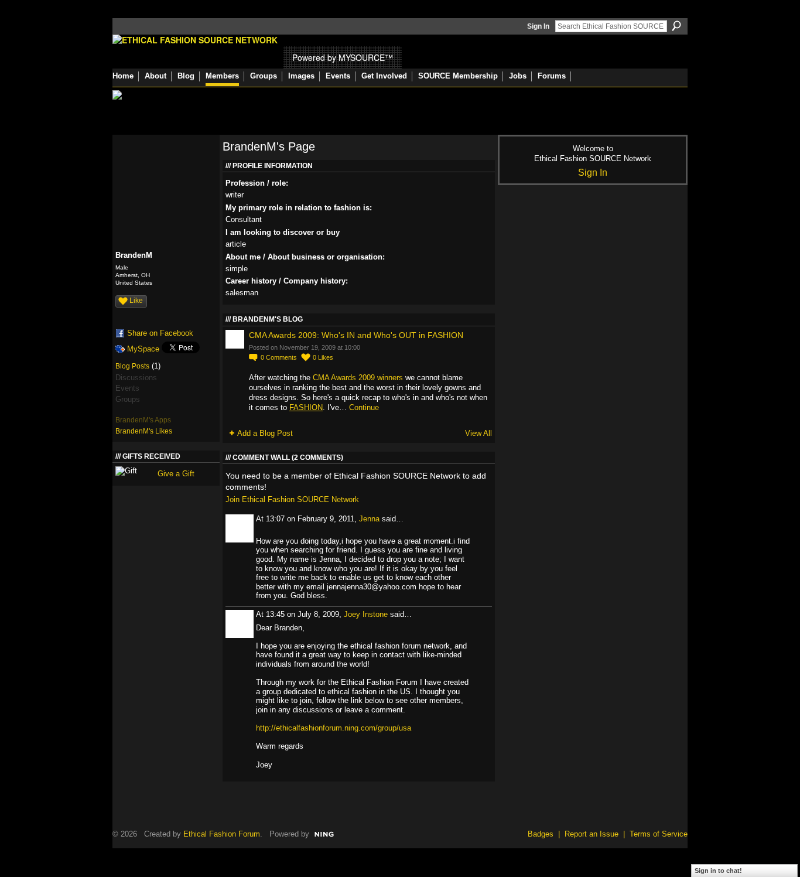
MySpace (143, 348)
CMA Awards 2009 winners (358, 377)
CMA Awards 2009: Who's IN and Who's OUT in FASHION (356, 335)
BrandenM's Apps (143, 420)
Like (136, 300)
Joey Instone (366, 614)
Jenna (369, 518)
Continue (364, 407)
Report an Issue (591, 834)
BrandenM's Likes (143, 431)
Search (676, 26)
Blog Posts (132, 366)
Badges (540, 834)
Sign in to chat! (718, 870)
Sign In (538, 26)
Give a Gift (176, 473)
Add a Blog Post (265, 433)
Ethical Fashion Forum (221, 834)
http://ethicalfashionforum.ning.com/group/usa (333, 728)
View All (478, 433)
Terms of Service (659, 834)
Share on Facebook (160, 333)
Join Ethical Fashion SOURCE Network (292, 499)
